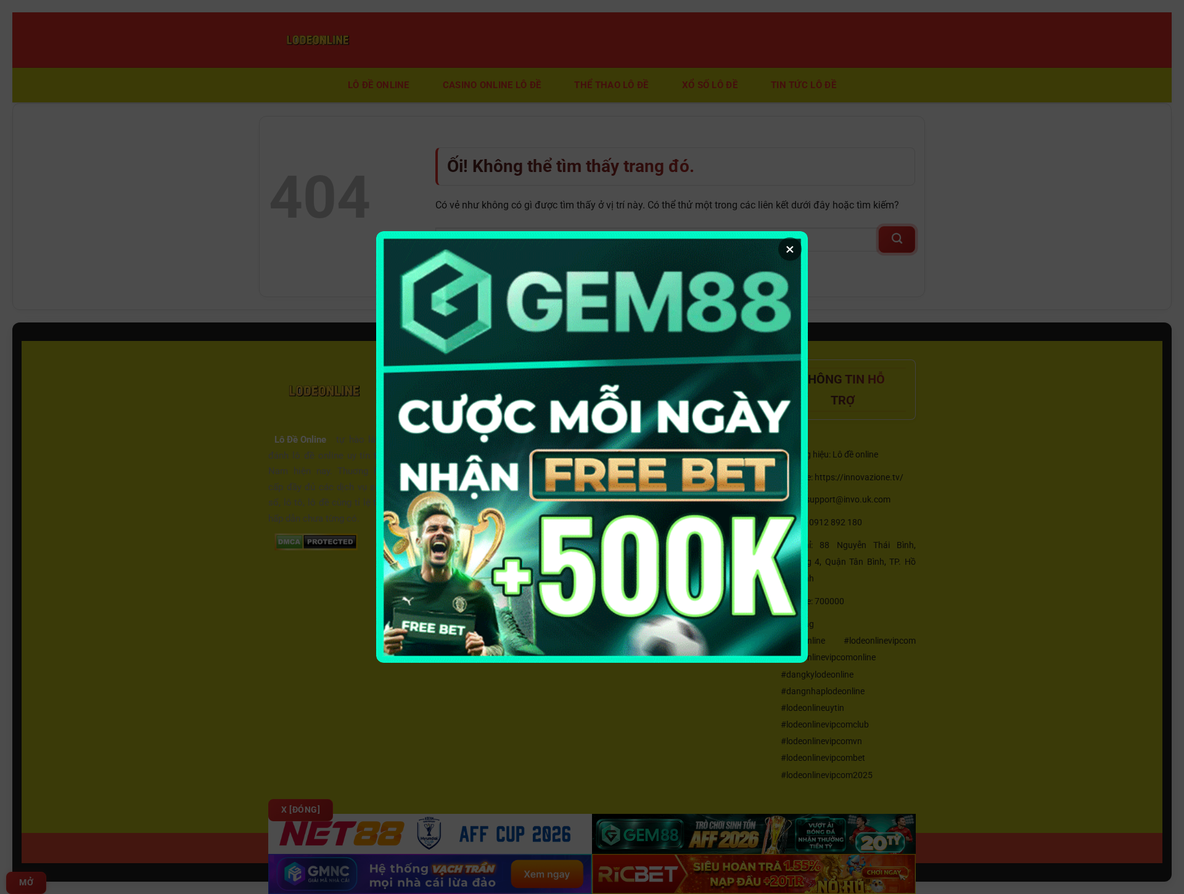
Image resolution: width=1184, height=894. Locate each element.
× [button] (790, 249)
